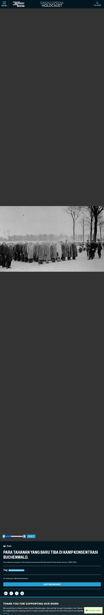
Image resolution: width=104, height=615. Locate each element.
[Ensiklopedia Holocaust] (52, 4)
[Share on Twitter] (17, 593)
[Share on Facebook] (11, 593)
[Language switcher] (22, 593)
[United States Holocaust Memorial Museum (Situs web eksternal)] (18, 4)
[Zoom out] (4, 536)
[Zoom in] (24, 536)
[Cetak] (6, 593)
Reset (31, 536)
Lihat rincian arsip (52, 584)
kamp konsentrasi (16, 570)
